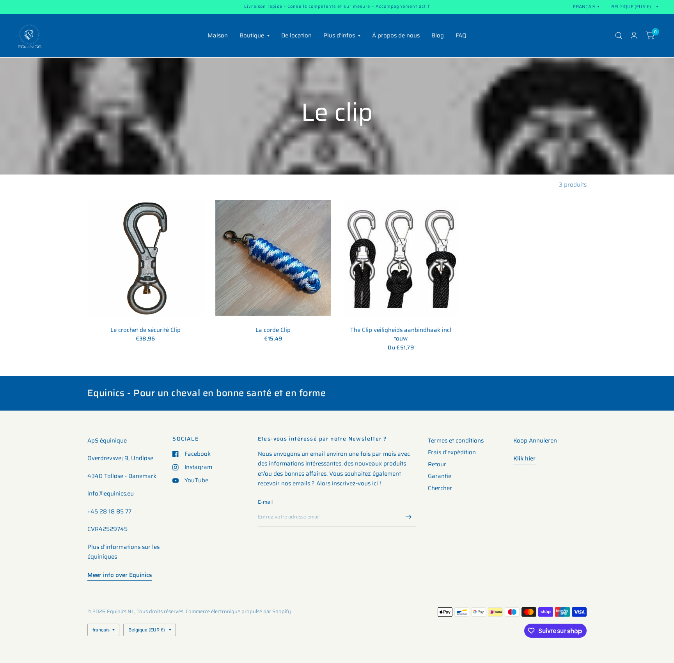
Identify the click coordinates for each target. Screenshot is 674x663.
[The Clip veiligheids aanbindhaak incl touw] (401, 258)
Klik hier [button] (524, 458)
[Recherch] (618, 35)
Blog (437, 35)
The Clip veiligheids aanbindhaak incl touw (400, 334)
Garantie (439, 476)
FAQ (461, 35)
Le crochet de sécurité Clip (145, 330)
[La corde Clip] (273, 258)
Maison (218, 35)
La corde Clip (273, 330)
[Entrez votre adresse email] (408, 517)
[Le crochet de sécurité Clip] (145, 258)
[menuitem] (218, 36)
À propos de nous (396, 35)
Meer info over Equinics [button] (119, 575)
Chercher (440, 488)
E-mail (265, 502)
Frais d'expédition (452, 452)
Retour (437, 464)
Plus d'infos (339, 35)
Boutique (251, 35)
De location (296, 35)
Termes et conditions (456, 440)
